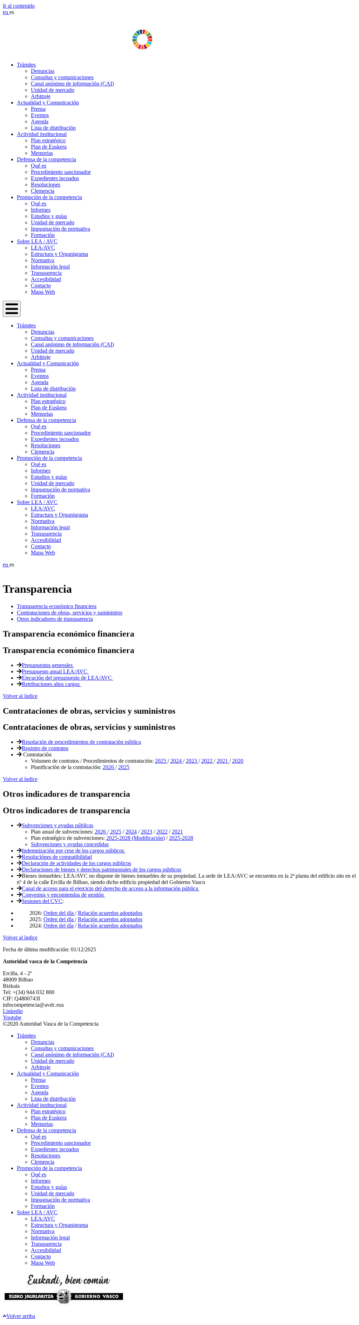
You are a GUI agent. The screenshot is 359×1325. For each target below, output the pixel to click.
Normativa (42, 260)
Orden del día (59, 913)
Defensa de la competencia (46, 159)
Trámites (26, 65)
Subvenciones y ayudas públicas (57, 825)
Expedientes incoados (55, 178)
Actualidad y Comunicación (48, 103)
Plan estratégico (48, 140)
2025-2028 (181, 838)
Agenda (39, 121)
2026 (109, 767)
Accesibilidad (46, 279)
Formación (43, 235)
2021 (223, 761)
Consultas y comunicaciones (62, 77)
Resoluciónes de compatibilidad (57, 857)
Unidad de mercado (52, 90)
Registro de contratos (45, 748)
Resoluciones (45, 185)
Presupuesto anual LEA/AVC (55, 671)
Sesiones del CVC (42, 901)
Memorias (42, 153)
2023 (192, 761)
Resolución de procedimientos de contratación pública (81, 742)
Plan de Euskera (49, 147)
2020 (237, 761)
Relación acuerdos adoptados (110, 913)
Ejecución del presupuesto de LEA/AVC (67, 678)
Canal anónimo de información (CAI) (72, 84)
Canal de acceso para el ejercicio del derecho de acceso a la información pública (110, 888)
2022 (207, 761)
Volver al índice (20, 696)
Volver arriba (20, 1316)
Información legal (50, 267)
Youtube (12, 1017)
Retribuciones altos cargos (51, 684)
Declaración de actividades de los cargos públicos (76, 863)
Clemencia (42, 191)
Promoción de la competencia (49, 197)
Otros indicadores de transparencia (55, 619)
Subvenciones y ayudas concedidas (70, 844)
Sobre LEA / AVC (37, 241)
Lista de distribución (53, 128)
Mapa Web (43, 292)
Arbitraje (40, 96)
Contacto (41, 285)
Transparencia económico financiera (56, 606)
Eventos (40, 115)
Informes (40, 210)
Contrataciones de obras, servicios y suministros (69, 613)
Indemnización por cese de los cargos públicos (74, 851)
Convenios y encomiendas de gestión (63, 895)
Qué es (38, 166)
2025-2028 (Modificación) (135, 838)
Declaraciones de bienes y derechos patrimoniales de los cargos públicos (101, 869)
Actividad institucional (42, 134)
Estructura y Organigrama (59, 254)
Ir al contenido (19, 6)
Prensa (38, 109)
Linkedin (13, 1011)
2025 (161, 761)
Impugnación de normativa (60, 229)
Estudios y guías (49, 216)
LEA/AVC (43, 248)
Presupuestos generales (48, 665)
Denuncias (42, 71)
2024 (176, 761)
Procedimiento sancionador (61, 172)
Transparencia (46, 273)
